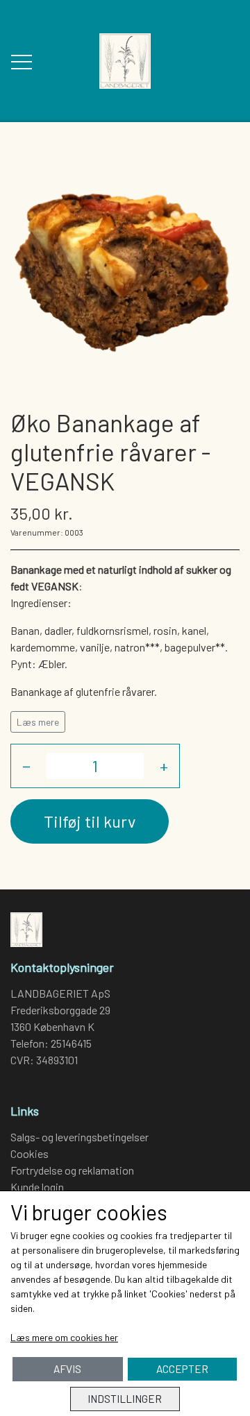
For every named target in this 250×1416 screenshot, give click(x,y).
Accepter (182, 1369)
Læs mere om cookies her (64, 1337)
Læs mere (38, 722)
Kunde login (37, 1186)
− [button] (26, 766)
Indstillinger (125, 1398)
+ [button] (164, 766)
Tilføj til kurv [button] (89, 821)
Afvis (67, 1369)
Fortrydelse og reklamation (72, 1170)
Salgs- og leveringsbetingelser (79, 1136)
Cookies (29, 1153)
